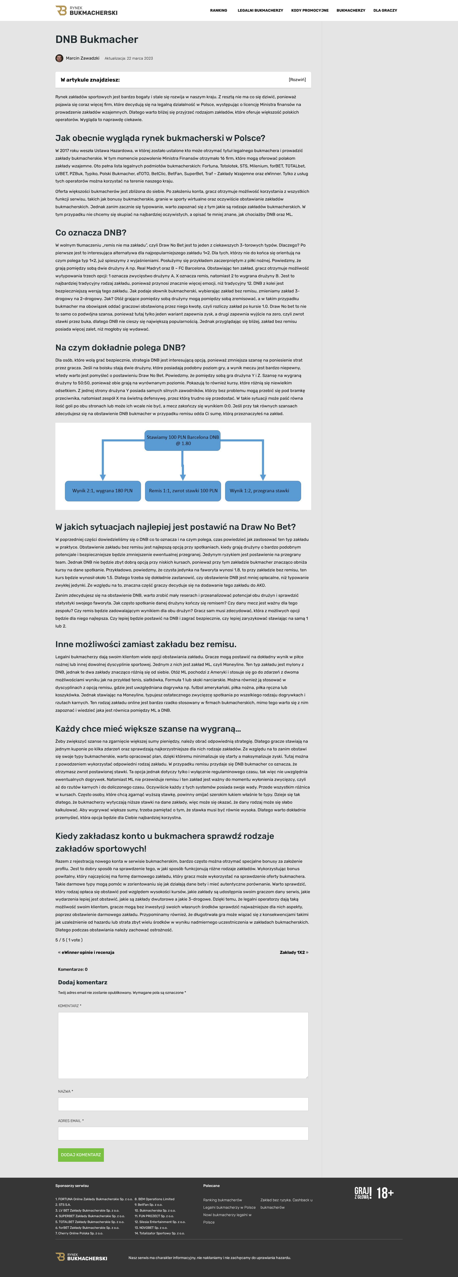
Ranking (218, 10)
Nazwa (65, 1091)
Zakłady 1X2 (292, 952)
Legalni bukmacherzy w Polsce (229, 1207)
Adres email (71, 1121)
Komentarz (69, 1006)
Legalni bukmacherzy (260, 10)
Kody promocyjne (310, 10)
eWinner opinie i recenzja (88, 952)
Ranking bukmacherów (222, 1200)
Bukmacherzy (351, 10)
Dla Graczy (385, 10)
